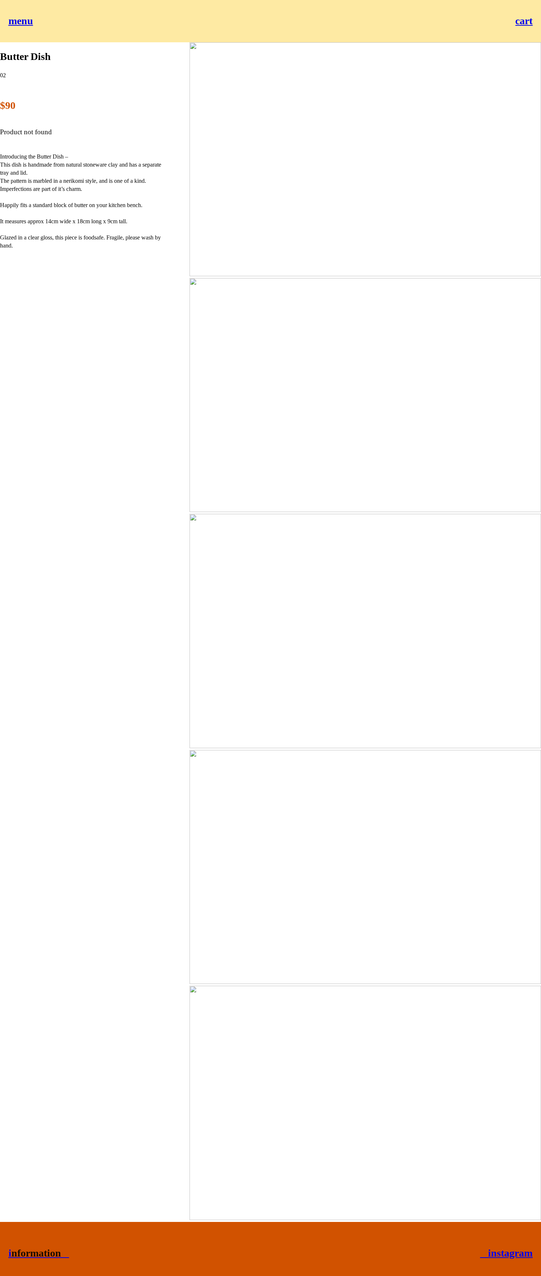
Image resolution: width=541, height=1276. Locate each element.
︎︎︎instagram (506, 1253)
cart (524, 20)
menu (20, 20)
